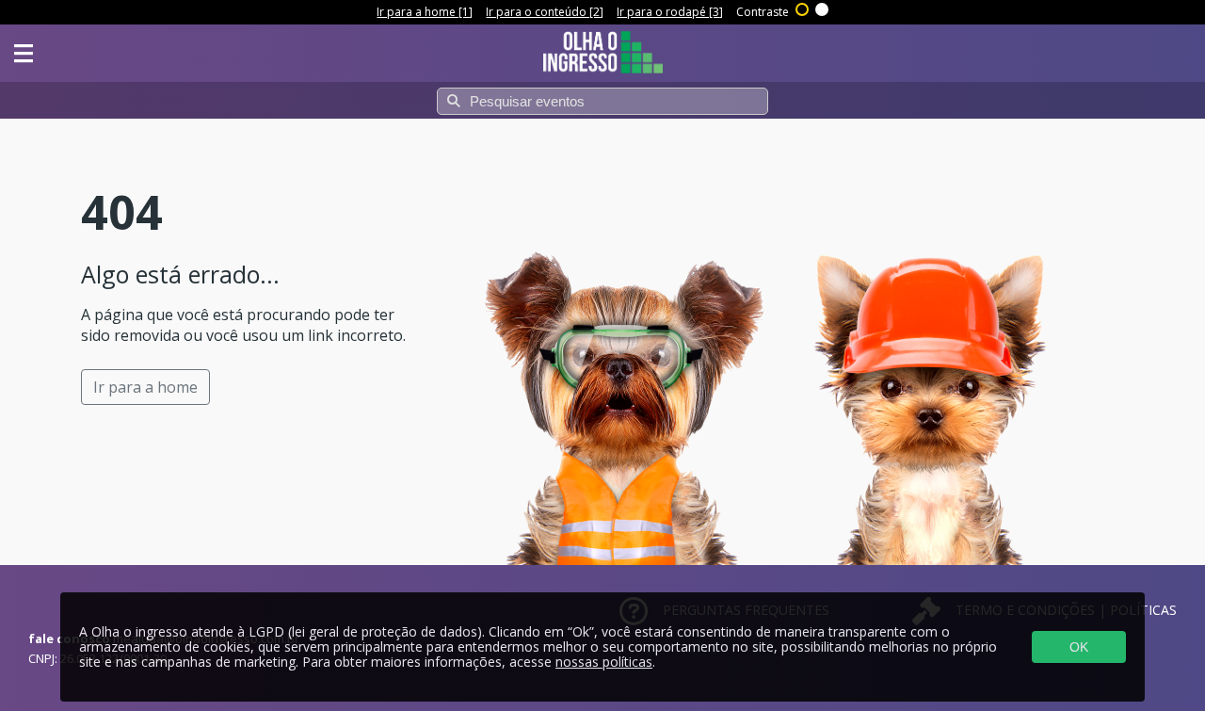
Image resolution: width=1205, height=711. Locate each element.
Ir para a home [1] (425, 12)
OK (1078, 646)
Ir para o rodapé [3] (670, 12)
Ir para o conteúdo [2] (544, 12)
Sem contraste (822, 7)
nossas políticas (603, 662)
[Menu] (23, 53)
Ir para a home (145, 387)
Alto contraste (803, 7)
